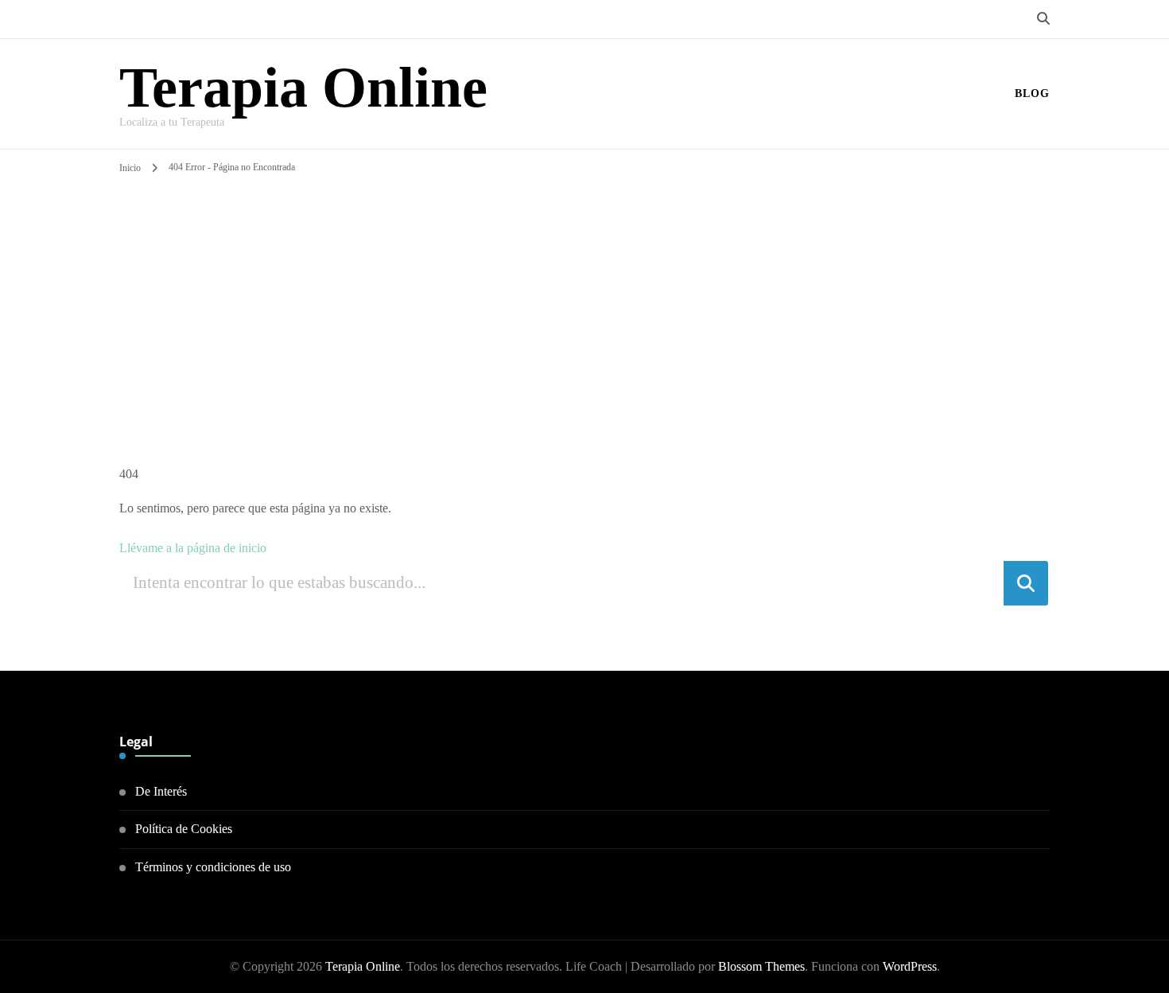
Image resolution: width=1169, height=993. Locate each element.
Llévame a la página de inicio (192, 548)
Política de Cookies (183, 828)
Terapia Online (303, 87)
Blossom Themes (761, 966)
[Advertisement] (584, 296)
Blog (1032, 93)
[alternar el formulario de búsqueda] (1043, 18)
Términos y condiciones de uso (213, 867)
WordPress (910, 966)
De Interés (161, 791)
